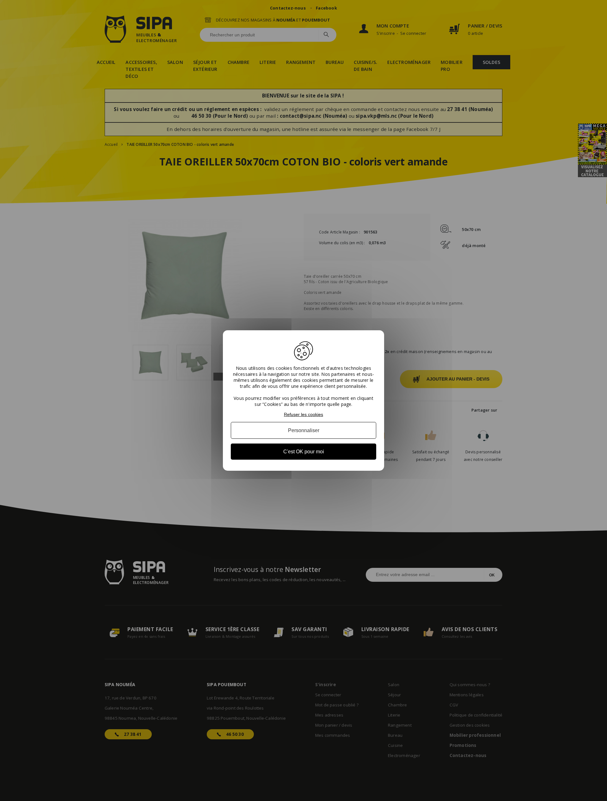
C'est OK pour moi (303, 451)
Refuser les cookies (303, 414)
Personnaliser (303, 430)
